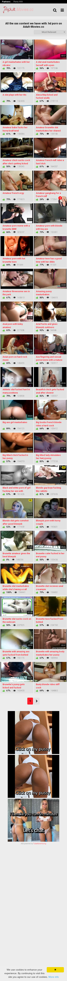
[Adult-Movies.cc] (19, 9)
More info (53, 977)
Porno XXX (18, 2)
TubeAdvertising (39, 844)
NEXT (36, 701)
